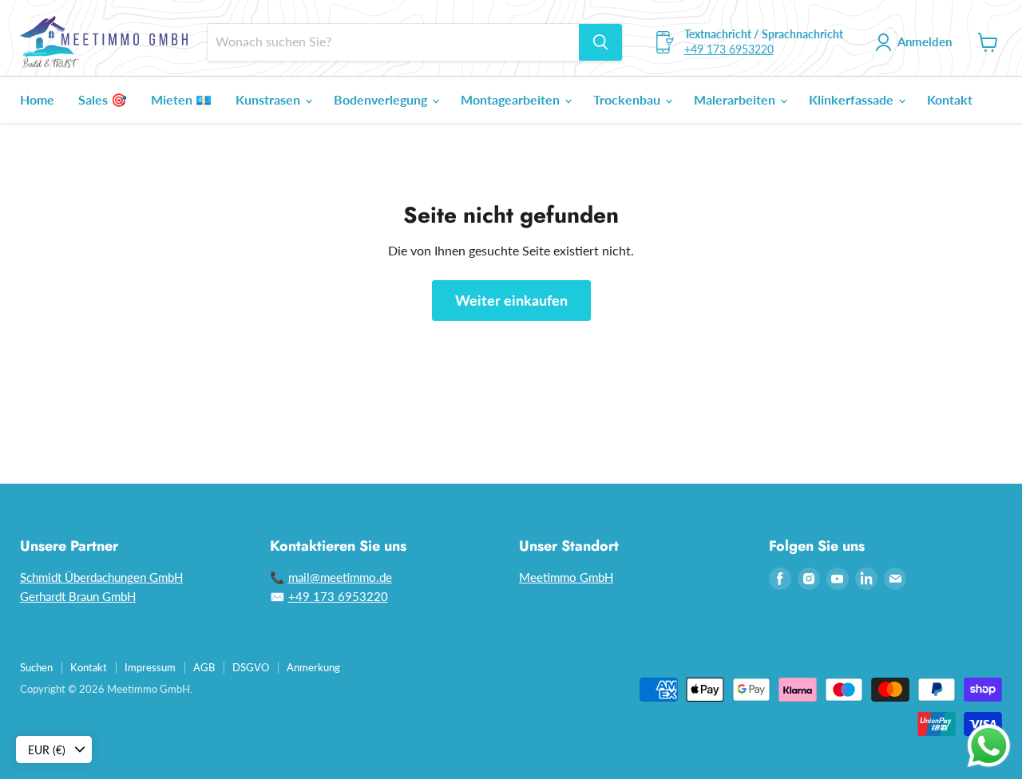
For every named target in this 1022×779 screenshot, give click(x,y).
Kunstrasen (269, 99)
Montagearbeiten (512, 99)
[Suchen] (600, 42)
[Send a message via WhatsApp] (989, 746)
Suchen (36, 667)
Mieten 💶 (181, 99)
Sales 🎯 (102, 99)
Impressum (150, 667)
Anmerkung (313, 667)
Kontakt (949, 99)
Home (37, 99)
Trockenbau (628, 99)
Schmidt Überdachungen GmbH (101, 577)
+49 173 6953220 (729, 49)
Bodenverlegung (382, 99)
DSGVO (250, 667)
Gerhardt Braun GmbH (78, 596)
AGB (204, 667)
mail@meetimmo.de (340, 577)
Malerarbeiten (736, 99)
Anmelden (924, 41)
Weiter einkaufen (511, 300)
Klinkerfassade (853, 99)
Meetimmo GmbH (566, 577)
